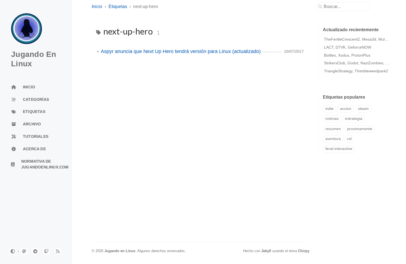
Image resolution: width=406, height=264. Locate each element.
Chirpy (303, 251)
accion (345, 109)
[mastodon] (24, 251)
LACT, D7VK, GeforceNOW (347, 47)
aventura (333, 139)
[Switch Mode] (13, 251)
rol (349, 139)
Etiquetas (118, 6)
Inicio (97, 6)
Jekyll (266, 251)
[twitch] (46, 251)
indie (329, 109)
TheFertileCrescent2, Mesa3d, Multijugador (362, 39)
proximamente (359, 129)
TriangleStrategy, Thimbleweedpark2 (356, 71)
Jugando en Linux (119, 251)
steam (363, 109)
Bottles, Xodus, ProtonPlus (347, 55)
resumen (333, 129)
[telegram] (35, 251)
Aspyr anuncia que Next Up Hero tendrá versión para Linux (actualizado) (181, 51)
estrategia (353, 119)
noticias (332, 119)
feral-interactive (338, 149)
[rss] (58, 251)
